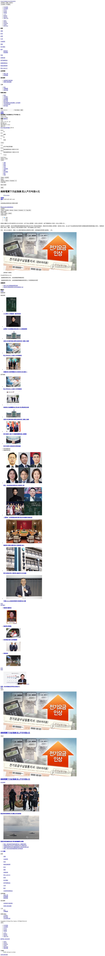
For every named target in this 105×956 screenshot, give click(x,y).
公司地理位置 (6, 104)
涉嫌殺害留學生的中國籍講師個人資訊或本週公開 (16, 847)
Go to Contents (4, 1)
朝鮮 (2, 44)
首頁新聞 (3, 782)
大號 (6, 220)
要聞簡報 (5, 898)
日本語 (5, 931)
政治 (2, 33)
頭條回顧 (3, 57)
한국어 (5, 928)
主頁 (2, 851)
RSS (4, 87)
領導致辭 (5, 99)
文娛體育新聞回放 (8, 890)
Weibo (4, 20)
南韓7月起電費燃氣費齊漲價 (10, 285)
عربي (4, 932)
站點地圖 (5, 90)
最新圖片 (5, 51)
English (5, 929)
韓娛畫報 (5, 52)
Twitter (5, 24)
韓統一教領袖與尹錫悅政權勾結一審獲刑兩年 (14, 844)
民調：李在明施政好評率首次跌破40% (10, 686)
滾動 (2, 31)
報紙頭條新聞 (4, 65)
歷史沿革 (5, 101)
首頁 (4, 95)
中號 (6, 219)
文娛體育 (3, 41)
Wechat (5, 22)
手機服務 (5, 88)
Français (5, 935)
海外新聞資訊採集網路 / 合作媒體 (11, 102)
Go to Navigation (12, 1)
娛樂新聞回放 (4, 63)
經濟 (2, 36)
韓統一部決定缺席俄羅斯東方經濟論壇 (13, 848)
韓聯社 (2, 113)
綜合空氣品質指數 (5, 127)
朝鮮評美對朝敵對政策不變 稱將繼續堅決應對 (12, 841)
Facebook (5, 23)
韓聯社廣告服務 (7, 82)
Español (5, 933)
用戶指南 (5, 105)
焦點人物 (5, 73)
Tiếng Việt (5, 936)
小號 (6, 217)
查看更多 (5, 118)
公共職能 (5, 98)
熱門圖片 (3, 605)
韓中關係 (3, 46)
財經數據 (5, 75)
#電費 (2, 111)
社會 (2, 39)
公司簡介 (5, 96)
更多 (2, 603)
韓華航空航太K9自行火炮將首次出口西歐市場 (15, 845)
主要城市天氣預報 (8, 80)
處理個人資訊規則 (5, 939)
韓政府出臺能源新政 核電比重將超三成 (13, 287)
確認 (2, 187)
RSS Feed (5, 25)
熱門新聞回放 (4, 60)
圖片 (2, 49)
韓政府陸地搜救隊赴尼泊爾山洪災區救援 (11, 813)
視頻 (2, 55)
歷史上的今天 (4, 68)
